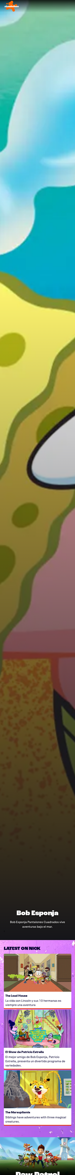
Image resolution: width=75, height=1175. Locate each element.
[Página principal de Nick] (12, 6)
